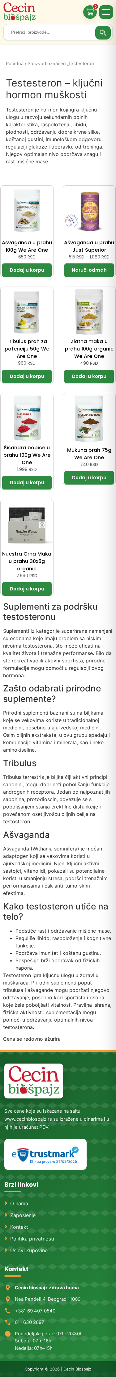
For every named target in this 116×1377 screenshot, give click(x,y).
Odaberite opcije (89, 270)
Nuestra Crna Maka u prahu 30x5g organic (26, 561)
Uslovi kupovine (29, 1250)
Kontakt (19, 1227)
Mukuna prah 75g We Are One (89, 454)
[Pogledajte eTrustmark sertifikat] (45, 1154)
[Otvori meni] (106, 12)
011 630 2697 (29, 1322)
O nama (19, 1203)
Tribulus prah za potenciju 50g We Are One (27, 349)
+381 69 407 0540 (35, 1311)
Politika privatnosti (32, 1239)
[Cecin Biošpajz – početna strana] (33, 1081)
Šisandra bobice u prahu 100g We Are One (26, 455)
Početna (15, 63)
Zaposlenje (23, 1215)
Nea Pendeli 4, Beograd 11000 (47, 1299)
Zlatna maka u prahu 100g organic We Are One (89, 349)
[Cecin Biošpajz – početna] (20, 11)
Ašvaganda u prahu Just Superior (89, 246)
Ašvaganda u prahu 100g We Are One (27, 246)
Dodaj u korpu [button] (27, 270)
